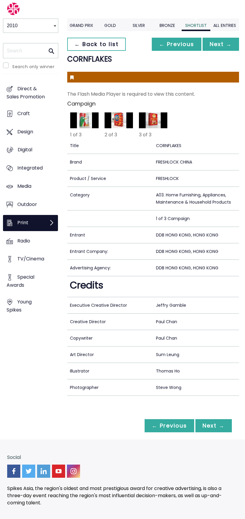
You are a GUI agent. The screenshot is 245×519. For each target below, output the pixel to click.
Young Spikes (19, 305)
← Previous (176, 44)
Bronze (167, 25)
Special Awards (20, 281)
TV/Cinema (30, 259)
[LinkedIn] (43, 471)
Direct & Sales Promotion (26, 92)
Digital (25, 149)
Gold (110, 25)
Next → (221, 44)
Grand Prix (81, 25)
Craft (23, 113)
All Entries (224, 25)
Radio (23, 240)
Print (22, 222)
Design (25, 131)
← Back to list (96, 44)
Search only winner (33, 67)
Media (24, 186)
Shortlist (196, 25)
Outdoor (27, 204)
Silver (139, 25)
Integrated (30, 168)
